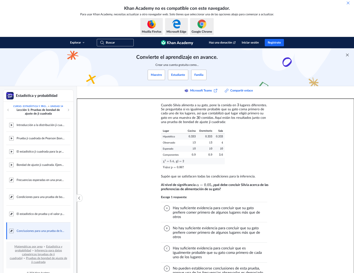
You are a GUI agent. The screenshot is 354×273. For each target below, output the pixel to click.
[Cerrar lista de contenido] (80, 198)
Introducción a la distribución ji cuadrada (41, 125)
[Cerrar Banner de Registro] (347, 55)
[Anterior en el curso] (8, 110)
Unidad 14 (56, 106)
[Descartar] (348, 3)
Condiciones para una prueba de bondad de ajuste (41, 197)
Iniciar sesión (250, 42)
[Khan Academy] (177, 42)
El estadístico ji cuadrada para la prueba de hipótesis (41, 151)
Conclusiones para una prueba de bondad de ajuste (41, 230)
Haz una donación (220, 42)
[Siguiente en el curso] (68, 110)
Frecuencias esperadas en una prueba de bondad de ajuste (41, 180)
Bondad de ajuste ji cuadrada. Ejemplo (41, 164)
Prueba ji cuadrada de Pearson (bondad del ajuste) (41, 138)
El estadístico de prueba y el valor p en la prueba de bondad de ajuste (41, 213)
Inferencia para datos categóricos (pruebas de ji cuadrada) (36, 254)
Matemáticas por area (28, 246)
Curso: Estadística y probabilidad (30, 106)
